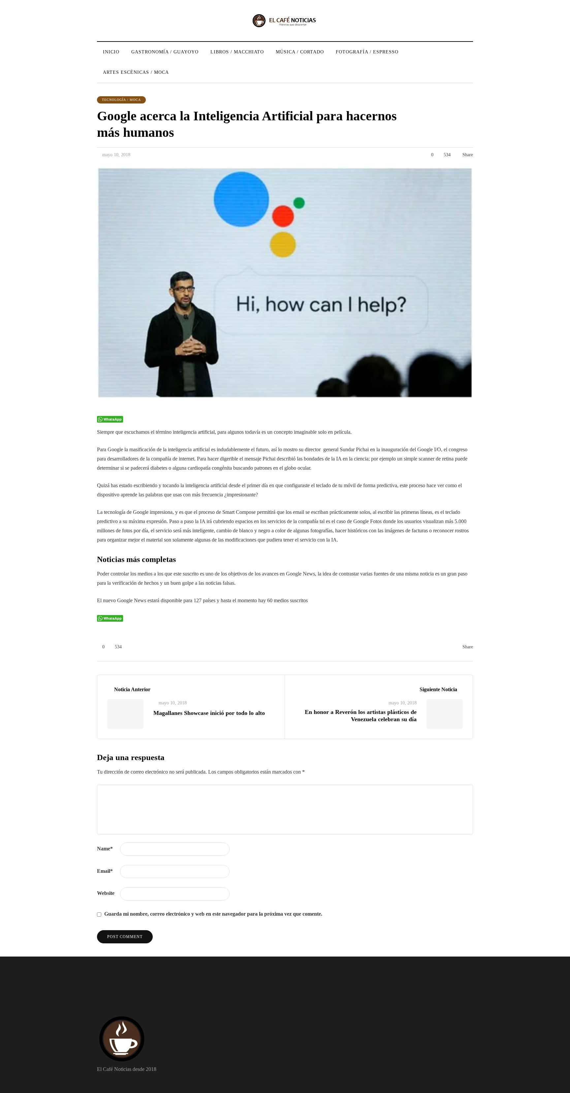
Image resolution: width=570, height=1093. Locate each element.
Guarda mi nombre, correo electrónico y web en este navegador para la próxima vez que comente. (213, 914)
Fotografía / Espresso (367, 51)
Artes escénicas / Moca (136, 72)
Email (105, 871)
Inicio (111, 51)
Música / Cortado (300, 51)
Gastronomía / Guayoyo (165, 51)
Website (105, 893)
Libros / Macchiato (237, 51)
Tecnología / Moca (121, 100)
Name (105, 848)
